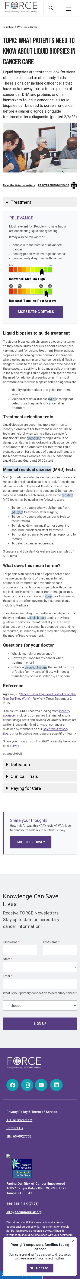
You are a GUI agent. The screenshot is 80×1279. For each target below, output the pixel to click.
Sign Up (40, 1024)
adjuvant (17, 512)
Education (8, 27)
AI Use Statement (19, 1120)
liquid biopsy (37, 617)
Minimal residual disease (27, 469)
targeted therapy (36, 667)
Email (8, 976)
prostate (67, 495)
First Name (11, 942)
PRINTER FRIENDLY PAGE (53, 185)
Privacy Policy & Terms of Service (31, 1112)
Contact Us (14, 1128)
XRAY (18, 27)
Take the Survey (30, 842)
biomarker (34, 438)
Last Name (51, 942)
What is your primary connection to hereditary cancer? (40, 995)
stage (48, 596)
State (8, 959)
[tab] (40, 202)
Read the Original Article (19, 185)
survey (14, 746)
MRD (52, 399)
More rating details (36, 312)
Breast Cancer (30, 27)
